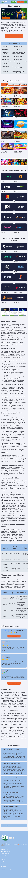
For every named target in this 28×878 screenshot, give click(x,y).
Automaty (23, 84)
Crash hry (15, 84)
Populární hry (3, 84)
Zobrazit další (14, 683)
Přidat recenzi (14, 636)
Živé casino (9, 84)
